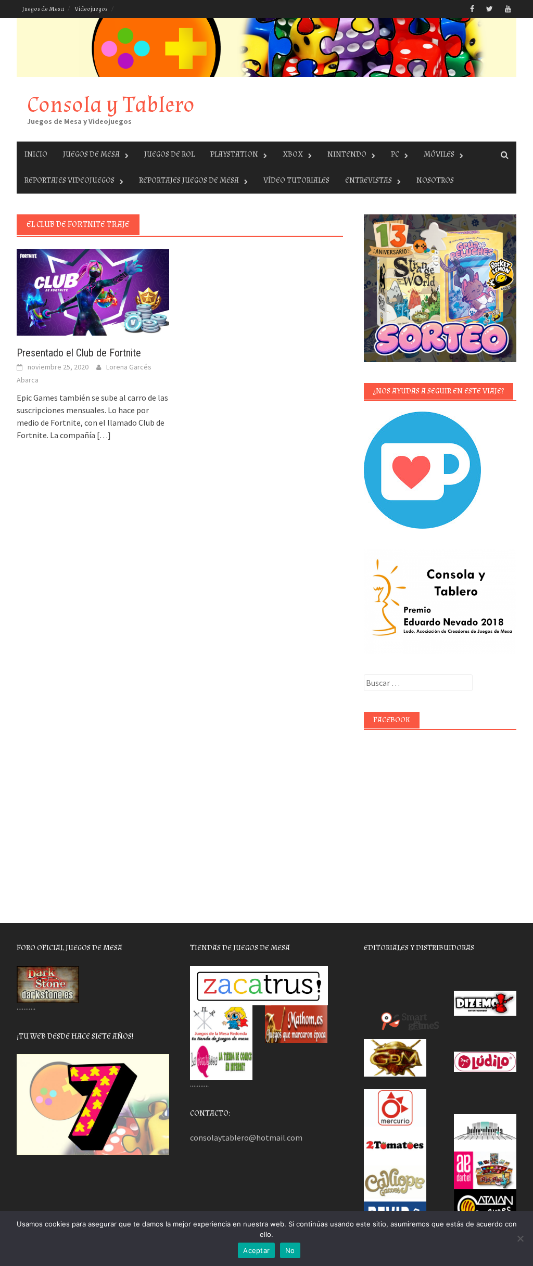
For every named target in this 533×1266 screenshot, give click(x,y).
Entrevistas (368, 180)
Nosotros (435, 180)
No (290, 1250)
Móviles (439, 154)
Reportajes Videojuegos (69, 180)
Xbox (293, 154)
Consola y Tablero (111, 105)
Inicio (35, 154)
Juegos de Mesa (43, 9)
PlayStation (234, 154)
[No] (520, 1238)
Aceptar (256, 1250)
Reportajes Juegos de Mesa (189, 180)
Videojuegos (91, 9)
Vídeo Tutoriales (296, 180)
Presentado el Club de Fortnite (79, 353)
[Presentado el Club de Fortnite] (93, 291)
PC (395, 154)
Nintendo (346, 154)
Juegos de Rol (169, 154)
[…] (103, 435)
